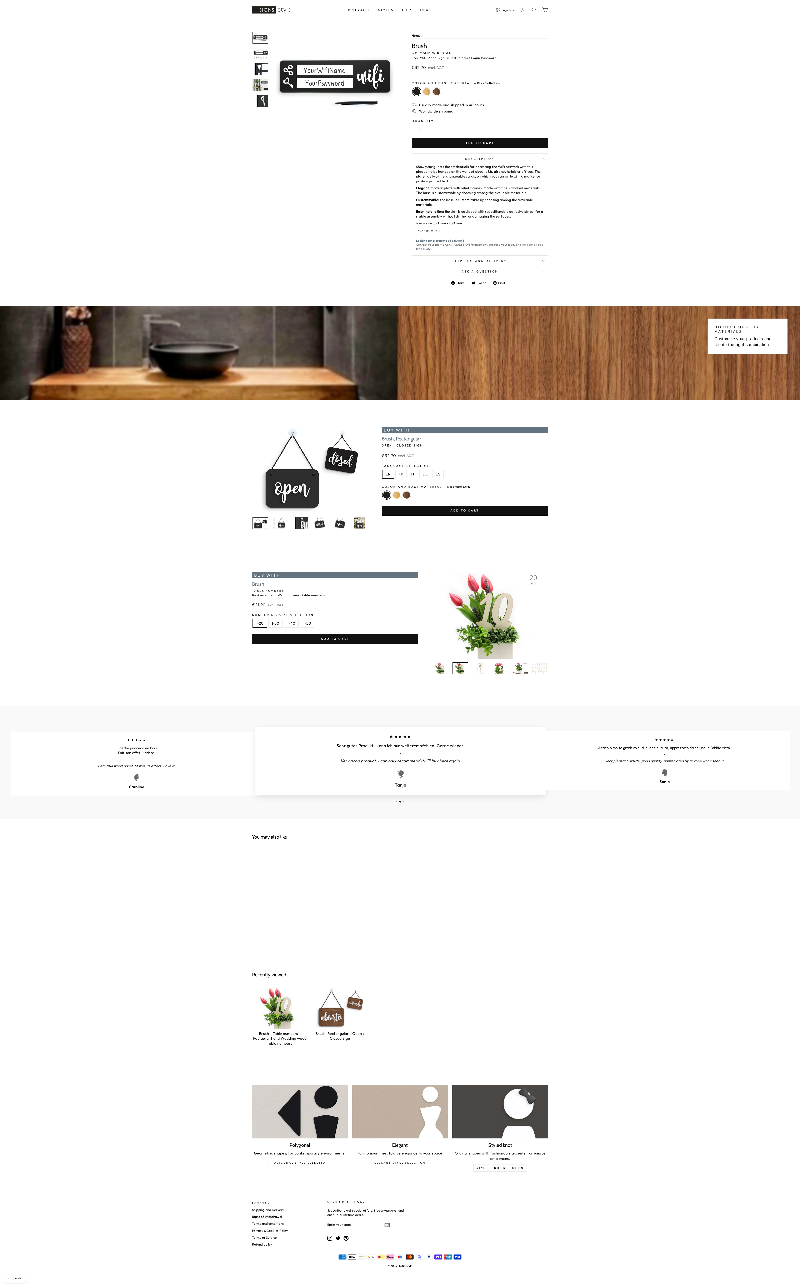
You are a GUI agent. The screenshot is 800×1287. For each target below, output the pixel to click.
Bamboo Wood (426, 92)
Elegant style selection (400, 1162)
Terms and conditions (268, 1224)
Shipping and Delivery (480, 261)
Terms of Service (264, 1237)
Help (406, 10)
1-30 (275, 623)
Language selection (406, 466)
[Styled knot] (500, 1111)
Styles (386, 10)
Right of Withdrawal (267, 1217)
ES (438, 474)
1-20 (260, 623)
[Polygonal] (300, 1111)
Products (359, 10)
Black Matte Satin (416, 92)
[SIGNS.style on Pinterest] (346, 1238)
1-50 (307, 623)
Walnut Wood (436, 92)
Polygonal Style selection (300, 1162)
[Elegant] (400, 1111)
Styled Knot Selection (500, 1167)
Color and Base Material (456, 83)
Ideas (425, 10)
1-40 (291, 623)
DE (425, 474)
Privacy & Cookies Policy (270, 1231)
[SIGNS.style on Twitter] (337, 1238)
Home (416, 36)
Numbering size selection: (284, 615)
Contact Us (260, 1203)
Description (480, 159)
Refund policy (262, 1244)
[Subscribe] (387, 1225)
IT (413, 474)
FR (401, 474)
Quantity (423, 121)
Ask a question (479, 271)
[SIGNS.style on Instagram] (329, 1238)
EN (388, 474)
